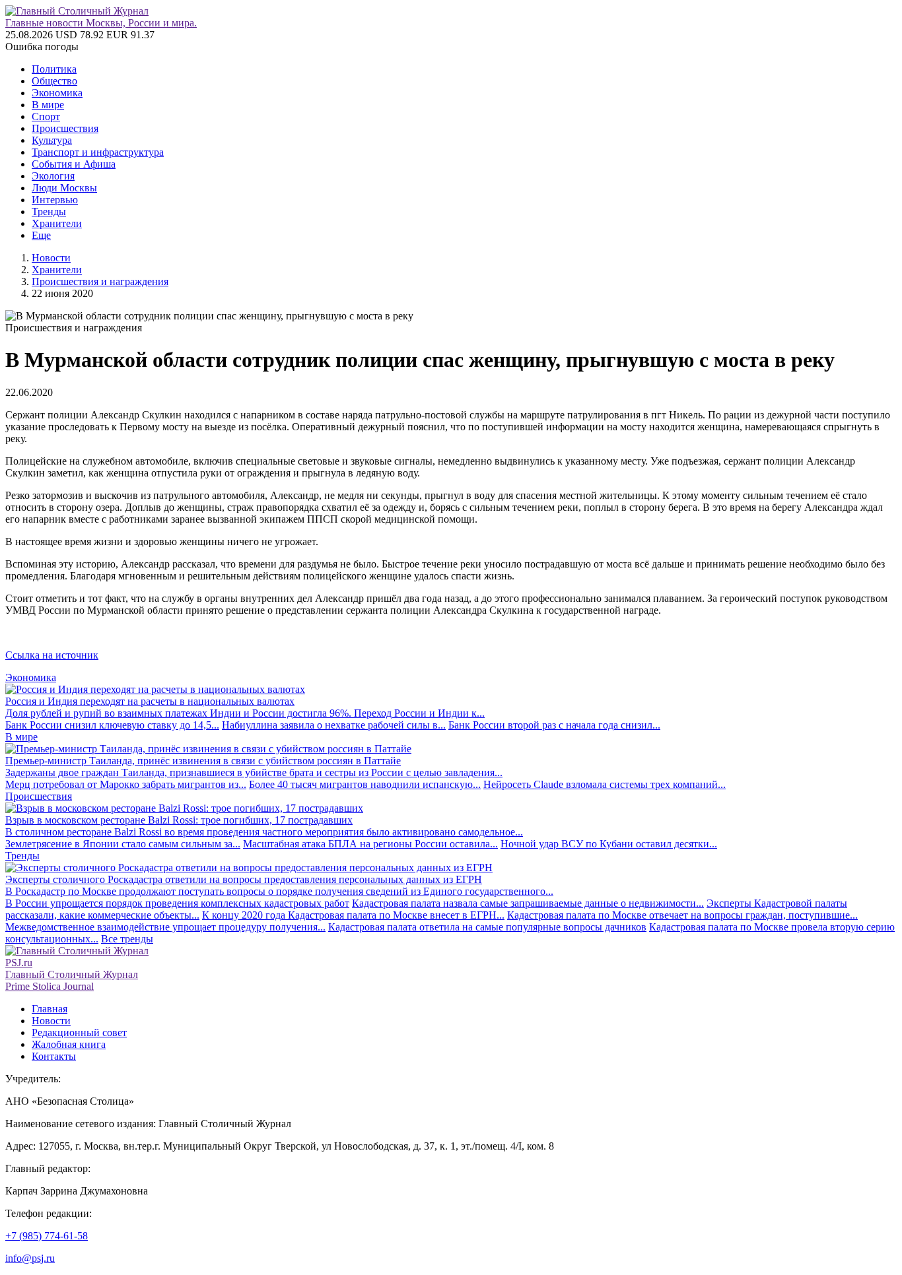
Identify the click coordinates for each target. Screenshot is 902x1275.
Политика (54, 69)
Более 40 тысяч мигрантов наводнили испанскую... (365, 784)
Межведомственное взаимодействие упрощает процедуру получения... (165, 926)
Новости (51, 257)
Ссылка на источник (51, 655)
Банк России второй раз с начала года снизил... (554, 725)
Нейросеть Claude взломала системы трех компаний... (604, 784)
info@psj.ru (30, 1258)
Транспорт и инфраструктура (98, 152)
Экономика (57, 92)
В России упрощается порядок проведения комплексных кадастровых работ (177, 903)
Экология (53, 175)
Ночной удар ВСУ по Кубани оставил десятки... (609, 843)
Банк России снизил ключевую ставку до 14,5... (112, 725)
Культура (52, 140)
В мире (48, 104)
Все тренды (127, 938)
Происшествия (65, 128)
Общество (54, 80)
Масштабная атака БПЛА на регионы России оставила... (370, 843)
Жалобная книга (69, 1044)
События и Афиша (74, 164)
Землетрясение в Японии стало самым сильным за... (122, 843)
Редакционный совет (79, 1032)
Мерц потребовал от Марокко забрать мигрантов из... (125, 784)
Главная (49, 1008)
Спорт (46, 116)
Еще (41, 235)
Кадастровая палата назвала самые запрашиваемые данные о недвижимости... (528, 903)
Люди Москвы (64, 187)
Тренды (49, 211)
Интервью (55, 199)
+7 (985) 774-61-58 (46, 1235)
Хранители (57, 223)
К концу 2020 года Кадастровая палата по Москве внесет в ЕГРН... (353, 915)
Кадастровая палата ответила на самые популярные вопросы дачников (487, 926)
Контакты (54, 1056)
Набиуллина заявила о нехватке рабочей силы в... (334, 725)
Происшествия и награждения (100, 281)
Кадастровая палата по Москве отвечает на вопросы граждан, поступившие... (682, 915)
